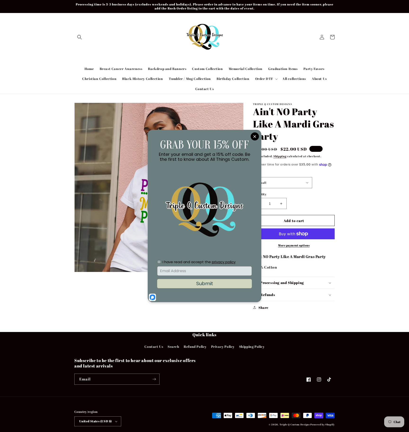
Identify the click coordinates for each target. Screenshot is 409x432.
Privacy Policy (223, 346)
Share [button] (263, 307)
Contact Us (153, 346)
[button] (79, 37)
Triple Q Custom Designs (295, 424)
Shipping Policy (252, 346)
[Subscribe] (154, 379)
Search (173, 346)
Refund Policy (195, 346)
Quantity (260, 194)
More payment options (294, 245)
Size (256, 173)
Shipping (279, 156)
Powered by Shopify (322, 424)
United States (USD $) (95, 421)
